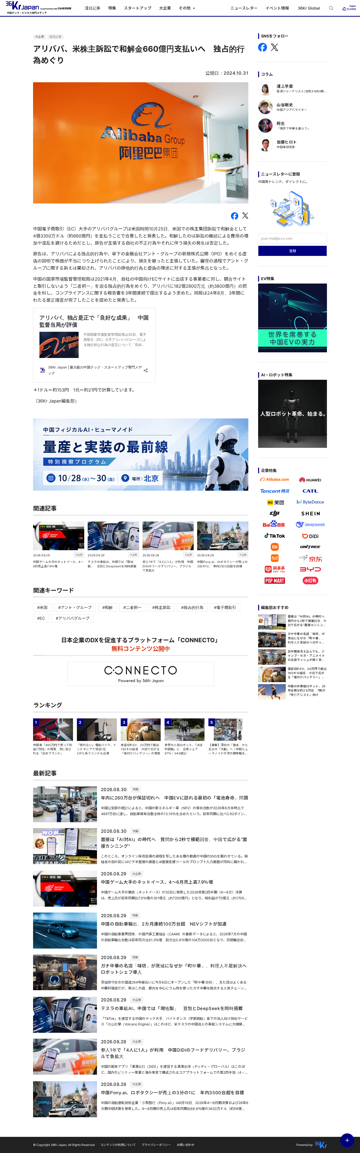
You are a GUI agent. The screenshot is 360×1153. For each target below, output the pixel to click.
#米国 (42, 607)
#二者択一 (132, 607)
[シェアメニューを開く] (347, 1140)
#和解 (107, 607)
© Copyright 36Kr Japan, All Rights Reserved (64, 1145)
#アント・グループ (75, 607)
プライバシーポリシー (156, 1145)
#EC (41, 618)
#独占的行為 (192, 607)
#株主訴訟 (161, 607)
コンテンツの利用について (118, 1145)
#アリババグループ (72, 618)
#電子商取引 (225, 607)
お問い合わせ (185, 1145)
